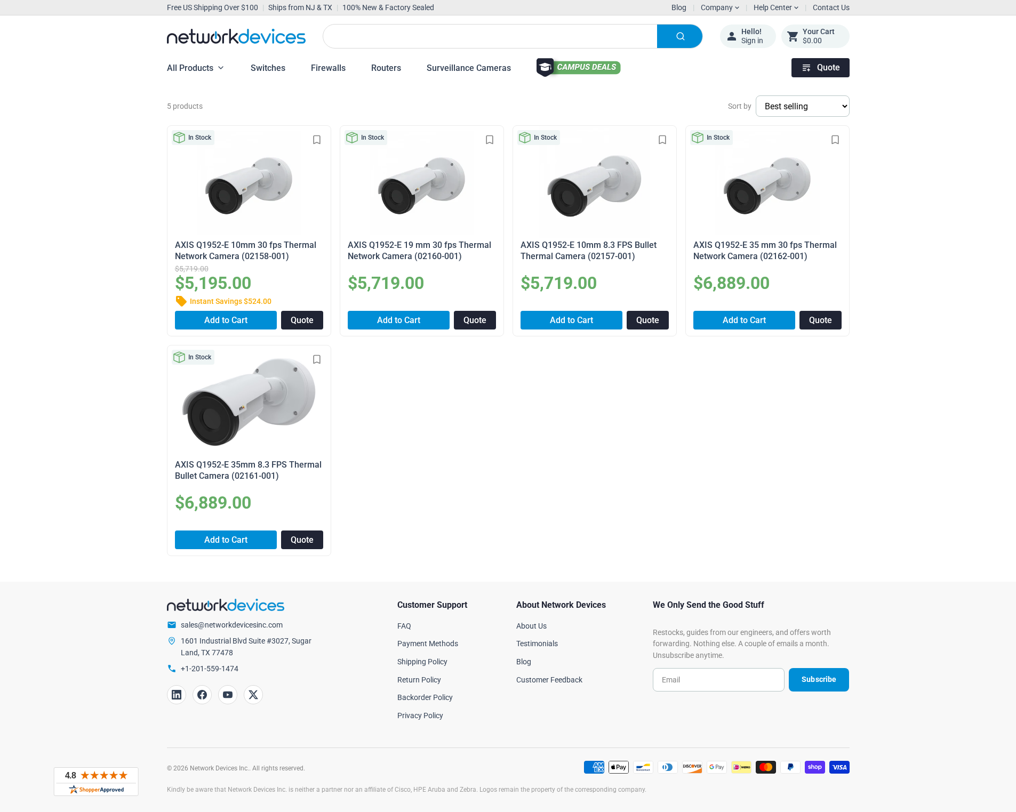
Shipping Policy (422, 661)
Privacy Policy (420, 715)
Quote (828, 67)
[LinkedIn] (176, 694)
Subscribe (819, 679)
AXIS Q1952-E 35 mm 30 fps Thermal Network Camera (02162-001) (765, 250)
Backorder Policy (425, 697)
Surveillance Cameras (469, 68)
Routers (386, 68)
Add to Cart (225, 320)
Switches (268, 68)
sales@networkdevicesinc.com (232, 625)
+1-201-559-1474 (209, 668)
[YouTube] (227, 694)
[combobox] (512, 36)
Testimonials (537, 643)
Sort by (739, 106)
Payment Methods (427, 643)
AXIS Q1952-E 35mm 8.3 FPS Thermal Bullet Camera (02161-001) (248, 470)
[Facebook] (202, 694)
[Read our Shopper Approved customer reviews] (96, 781)
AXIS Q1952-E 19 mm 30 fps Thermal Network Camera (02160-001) (419, 250)
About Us (531, 626)
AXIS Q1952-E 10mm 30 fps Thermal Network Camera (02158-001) (245, 250)
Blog (678, 7)
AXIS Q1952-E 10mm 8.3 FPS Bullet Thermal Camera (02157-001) (589, 250)
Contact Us (831, 7)
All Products (190, 68)
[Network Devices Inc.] (236, 36)
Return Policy (419, 680)
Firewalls (328, 68)
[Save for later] (316, 139)
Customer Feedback (549, 680)
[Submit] (679, 36)
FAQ (404, 626)
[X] (253, 694)
